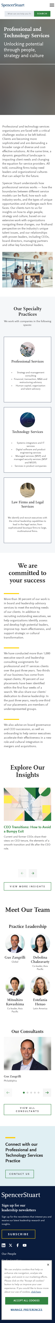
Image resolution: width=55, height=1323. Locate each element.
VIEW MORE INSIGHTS (27, 886)
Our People (9, 1254)
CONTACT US (19, 1174)
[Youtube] (24, 1245)
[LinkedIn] (3, 1245)
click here (36, 1292)
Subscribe (18, 1234)
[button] (33, 873)
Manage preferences (26, 1310)
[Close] (48, 1264)
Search (42, 14)
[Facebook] (17, 1245)
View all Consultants (27, 1110)
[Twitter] (10, 1245)
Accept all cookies (27, 1300)
